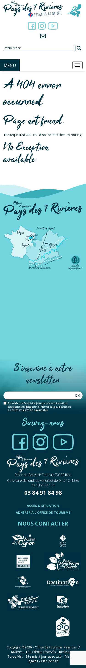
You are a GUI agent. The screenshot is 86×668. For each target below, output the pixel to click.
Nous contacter (43, 523)
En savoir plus (39, 410)
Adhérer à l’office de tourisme (43, 512)
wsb (59, 656)
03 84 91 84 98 (43, 492)
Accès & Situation (43, 505)
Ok (77, 395)
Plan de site (49, 661)
